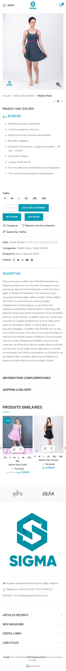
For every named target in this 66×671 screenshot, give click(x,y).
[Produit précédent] (54, 101)
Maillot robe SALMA (48, 460)
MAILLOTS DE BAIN (24, 95)
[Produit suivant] (61, 101)
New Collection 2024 (27, 253)
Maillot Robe (44, 95)
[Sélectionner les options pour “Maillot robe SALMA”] (45, 448)
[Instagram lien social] (22, 260)
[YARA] (17, 494)
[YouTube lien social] (27, 260)
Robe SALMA (40, 248)
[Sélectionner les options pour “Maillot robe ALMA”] (14, 449)
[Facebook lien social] (14, 260)
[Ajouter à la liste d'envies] (21, 449)
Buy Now (34, 216)
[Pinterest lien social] (32, 260)
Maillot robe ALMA (17, 464)
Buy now (12, 216)
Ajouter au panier (33, 207)
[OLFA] (48, 494)
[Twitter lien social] (18, 260)
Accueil (7, 95)
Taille (6, 193)
